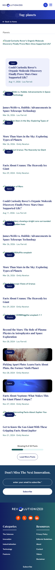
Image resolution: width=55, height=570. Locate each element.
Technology (7, 549)
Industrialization (9, 544)
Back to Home (11, 21)
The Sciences (8, 534)
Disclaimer (40, 559)
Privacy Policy (41, 534)
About (38, 544)
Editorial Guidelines (44, 539)
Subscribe (27, 566)
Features (6, 554)
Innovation (7, 539)
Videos (39, 554)
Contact (39, 549)
